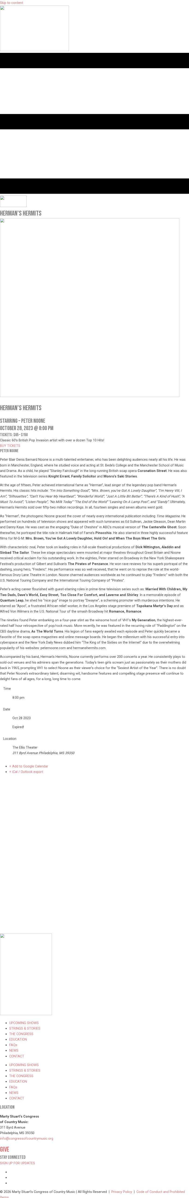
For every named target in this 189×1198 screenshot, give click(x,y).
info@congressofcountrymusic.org (26, 1138)
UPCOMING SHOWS (24, 1023)
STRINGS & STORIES (24, 1028)
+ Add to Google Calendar (28, 766)
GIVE (4, 1149)
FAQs (13, 1045)
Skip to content (11, 3)
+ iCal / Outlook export (26, 772)
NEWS (13, 1050)
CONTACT (16, 1056)
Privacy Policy (121, 1192)
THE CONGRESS (21, 1034)
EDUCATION (18, 1039)
